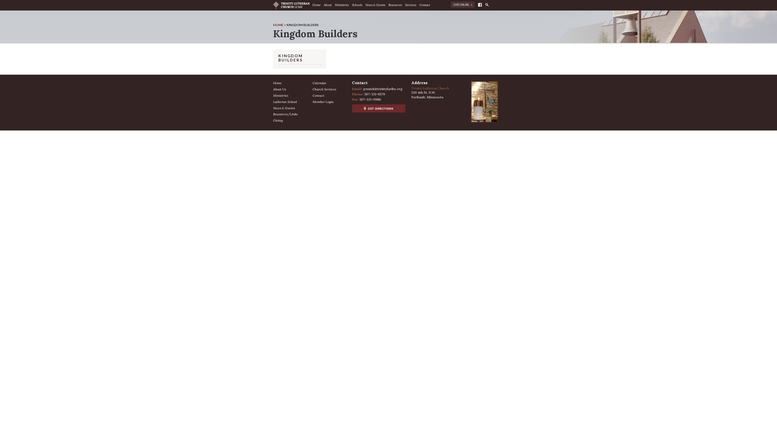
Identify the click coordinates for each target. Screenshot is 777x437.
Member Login (323, 102)
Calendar (319, 83)
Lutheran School (285, 102)
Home (316, 5)
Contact (424, 5)
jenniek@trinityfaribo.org (382, 89)
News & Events (375, 5)
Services (410, 5)
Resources (395, 5)
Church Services (324, 89)
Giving (278, 120)
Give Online (461, 4)
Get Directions (380, 108)
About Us (279, 89)
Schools (357, 5)
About (328, 5)
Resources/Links (285, 114)
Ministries (342, 5)
